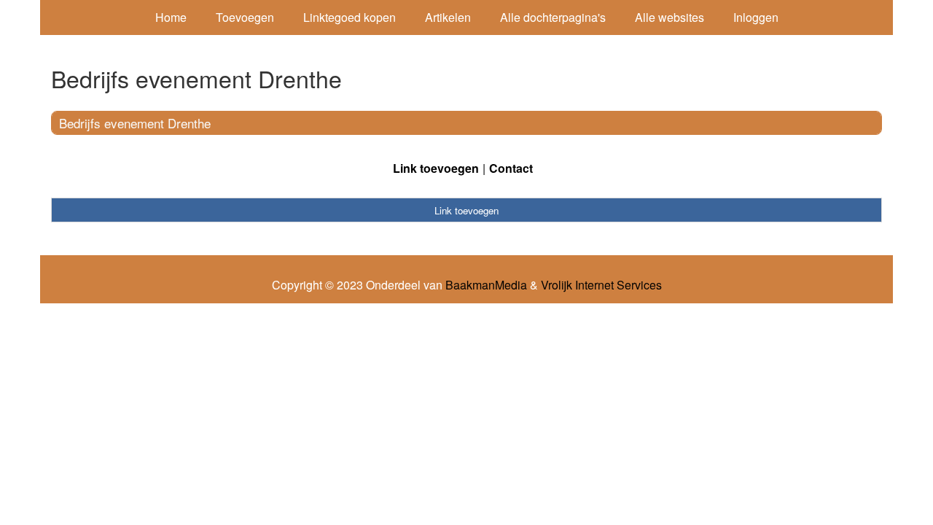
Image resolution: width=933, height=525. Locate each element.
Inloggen (755, 17)
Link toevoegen (436, 168)
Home (171, 17)
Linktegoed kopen (349, 17)
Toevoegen (245, 17)
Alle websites (669, 17)
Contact (511, 168)
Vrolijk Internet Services (601, 285)
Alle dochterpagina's (553, 17)
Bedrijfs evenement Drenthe (135, 123)
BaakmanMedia (486, 285)
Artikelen (448, 17)
